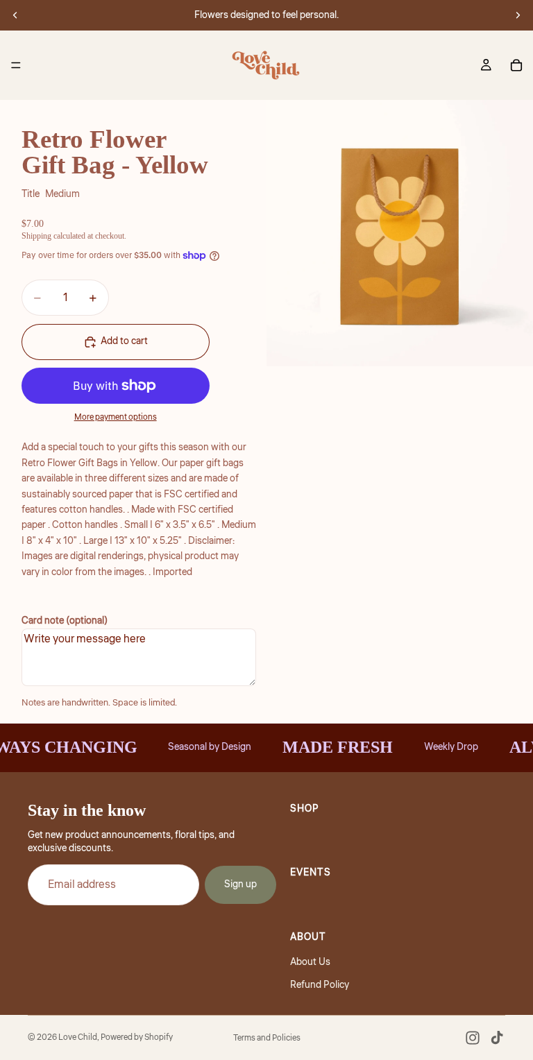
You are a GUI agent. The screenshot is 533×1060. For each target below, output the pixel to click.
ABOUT (308, 936)
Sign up (240, 884)
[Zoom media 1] (399, 233)
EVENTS (310, 873)
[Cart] (516, 65)
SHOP (304, 809)
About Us (310, 962)
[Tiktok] (497, 1037)
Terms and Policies (267, 1038)
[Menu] (16, 65)
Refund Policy (319, 984)
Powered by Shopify (137, 1037)
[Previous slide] (15, 15)
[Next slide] (517, 15)
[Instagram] (472, 1037)
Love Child (77, 1037)
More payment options (115, 417)
